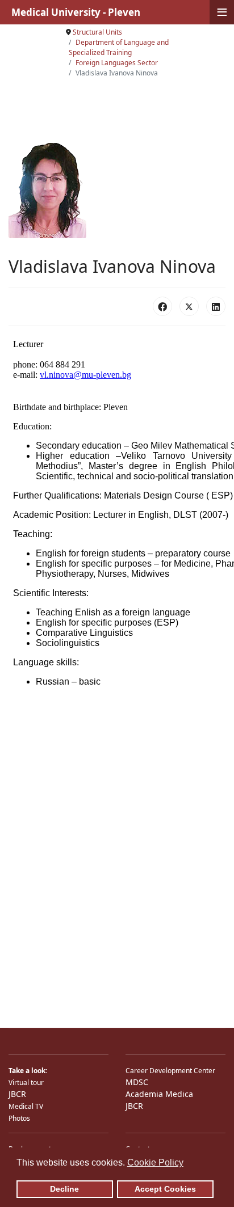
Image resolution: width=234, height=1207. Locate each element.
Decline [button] (64, 1188)
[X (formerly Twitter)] (189, 306)
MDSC (137, 1082)
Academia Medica (159, 1093)
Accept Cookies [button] (165, 1188)
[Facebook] (162, 306)
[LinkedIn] (215, 306)
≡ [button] (222, 12)
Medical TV (26, 1106)
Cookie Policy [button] (155, 1162)
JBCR (17, 1093)
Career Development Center (170, 1070)
